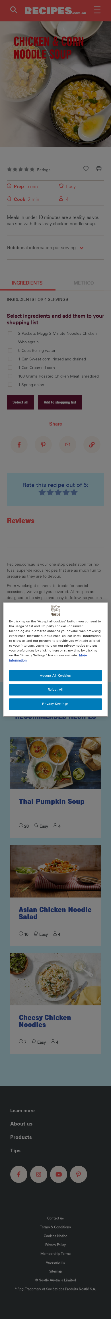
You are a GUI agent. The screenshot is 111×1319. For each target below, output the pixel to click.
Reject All (55, 690)
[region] (55, 659)
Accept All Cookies (55, 675)
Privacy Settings (55, 704)
